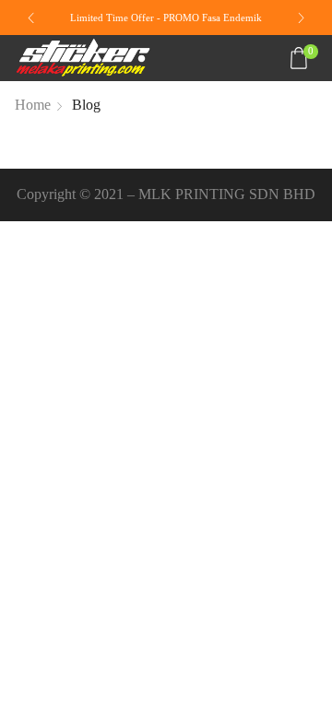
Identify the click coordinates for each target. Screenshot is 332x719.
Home (33, 104)
